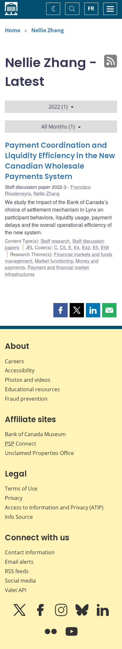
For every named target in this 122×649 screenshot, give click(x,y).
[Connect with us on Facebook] (41, 614)
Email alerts (19, 561)
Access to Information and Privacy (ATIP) (54, 507)
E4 (76, 247)
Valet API (15, 590)
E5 (95, 247)
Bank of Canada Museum (35, 434)
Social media (20, 580)
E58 (105, 247)
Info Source (19, 516)
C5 (63, 247)
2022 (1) (58, 106)
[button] (60, 310)
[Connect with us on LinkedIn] (103, 614)
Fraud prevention (26, 398)
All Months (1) (58, 126)
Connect (20, 443)
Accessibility (19, 370)
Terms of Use (21, 488)
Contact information (30, 552)
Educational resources (32, 389)
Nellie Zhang (47, 30)
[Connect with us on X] (20, 614)
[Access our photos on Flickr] (51, 636)
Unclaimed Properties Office (39, 453)
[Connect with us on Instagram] (61, 614)
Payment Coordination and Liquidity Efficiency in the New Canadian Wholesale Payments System (60, 161)
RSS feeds (17, 571)
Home (12, 30)
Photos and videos (27, 379)
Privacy (13, 498)
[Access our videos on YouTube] (71, 636)
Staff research (55, 241)
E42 (86, 247)
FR (91, 8)
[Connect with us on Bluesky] (82, 614)
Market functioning (54, 260)
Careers (14, 361)
